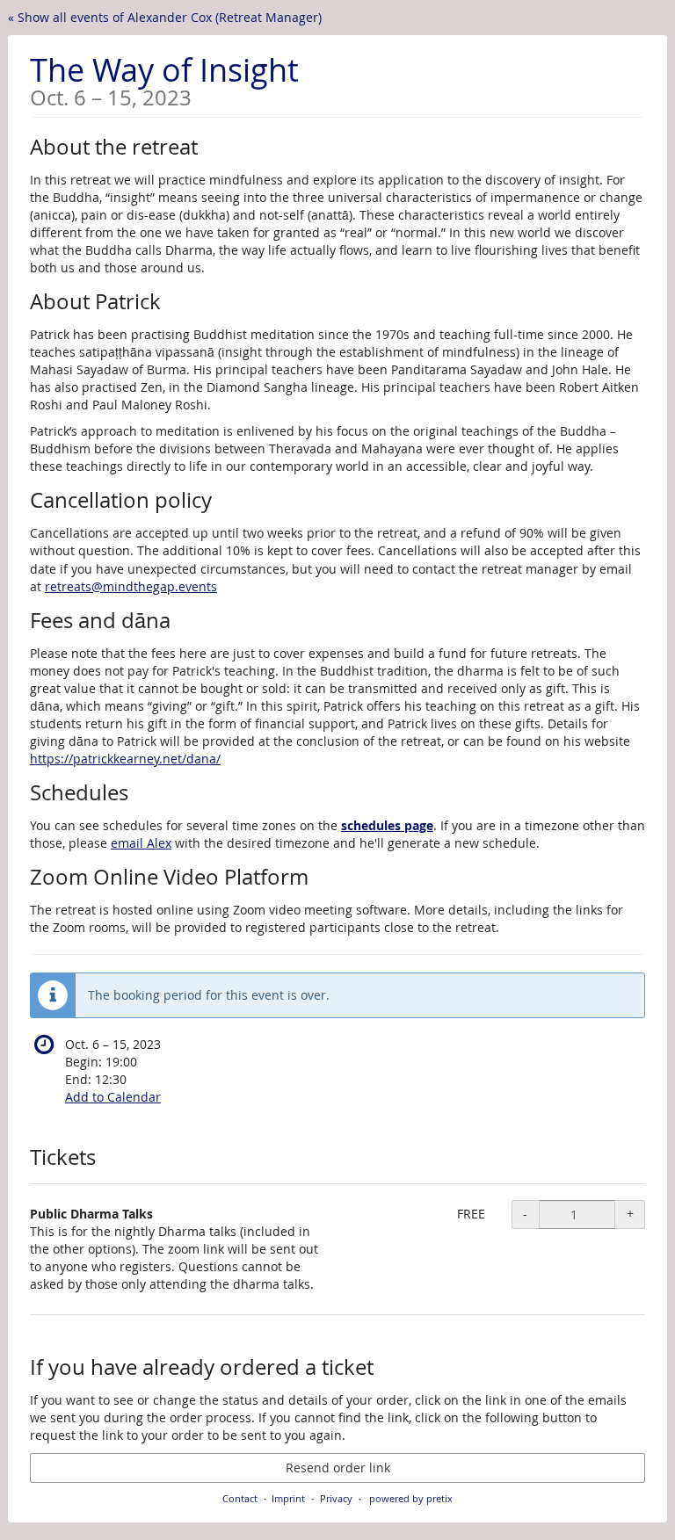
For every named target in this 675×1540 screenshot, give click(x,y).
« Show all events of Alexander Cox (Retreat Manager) (165, 17)
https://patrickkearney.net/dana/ (125, 758)
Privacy (336, 1498)
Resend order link (338, 1467)
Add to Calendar (113, 1096)
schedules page (387, 825)
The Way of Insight (164, 78)
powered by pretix (411, 1498)
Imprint (288, 1498)
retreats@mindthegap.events (131, 586)
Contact (240, 1498)
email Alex (141, 843)
